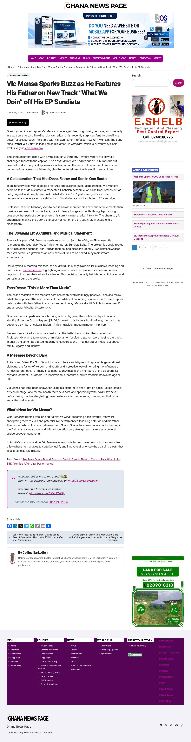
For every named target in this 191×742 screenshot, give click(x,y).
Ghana (176, 652)
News (73, 646)
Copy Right (15, 657)
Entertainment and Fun (19, 75)
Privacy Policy (47, 646)
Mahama (165, 665)
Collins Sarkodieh (35, 553)
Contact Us (15, 653)
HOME (33, 58)
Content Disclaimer (49, 650)
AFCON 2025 (167, 640)
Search (136, 75)
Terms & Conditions (49, 684)
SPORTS (63, 58)
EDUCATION (145, 58)
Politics (74, 650)
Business (75, 657)
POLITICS (51, 58)
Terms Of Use (47, 676)
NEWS (41, 58)
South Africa (167, 689)
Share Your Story (138, 646)
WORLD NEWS (119, 58)
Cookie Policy (47, 653)
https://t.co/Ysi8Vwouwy (83, 480)
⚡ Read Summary (17, 122)
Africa (73, 661)
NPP (163, 683)
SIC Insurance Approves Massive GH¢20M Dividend (156, 237)
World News (76, 669)
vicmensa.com (33, 148)
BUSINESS (75, 58)
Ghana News (167, 659)
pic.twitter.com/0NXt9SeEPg (47, 493)
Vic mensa (33, 112)
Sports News (76, 653)
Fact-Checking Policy (50, 672)
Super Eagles (167, 695)
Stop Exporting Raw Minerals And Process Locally (156, 225)
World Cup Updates (109, 650)
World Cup (166, 701)
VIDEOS (157, 58)
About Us (14, 650)
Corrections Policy (49, 661)
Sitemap (14, 661)
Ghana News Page (19, 726)
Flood (163, 652)
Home (13, 646)
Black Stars (106, 646)
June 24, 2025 (58, 502)
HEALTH (133, 58)
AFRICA (86, 58)
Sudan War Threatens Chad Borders (153, 214)
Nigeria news (167, 677)
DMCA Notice (47, 680)
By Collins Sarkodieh (56, 112)
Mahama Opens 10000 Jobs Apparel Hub (156, 176)
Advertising (15, 665)
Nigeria (164, 671)
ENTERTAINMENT (101, 58)
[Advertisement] (158, 421)
